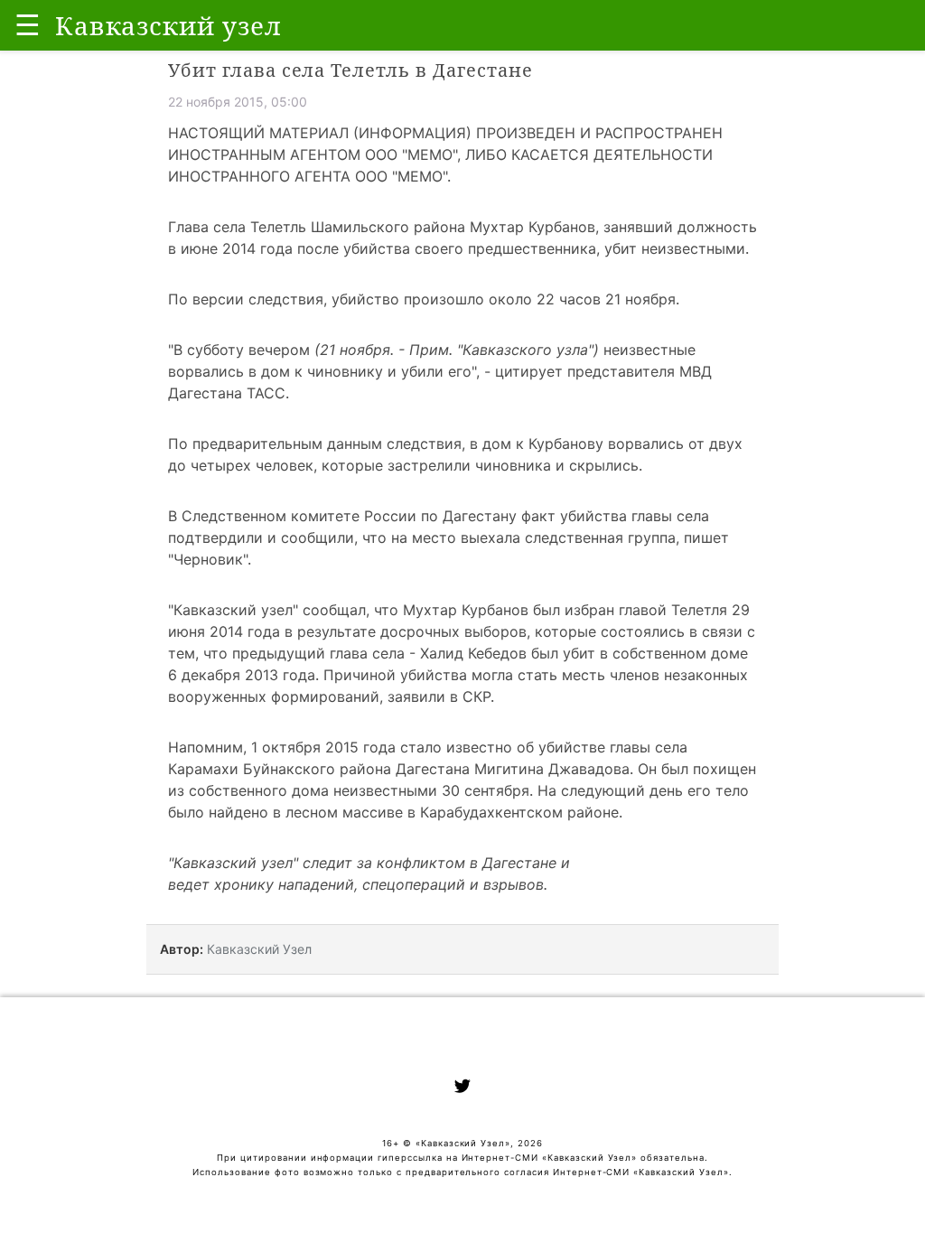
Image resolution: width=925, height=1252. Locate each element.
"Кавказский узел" (233, 610)
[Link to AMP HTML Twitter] (462, 1088)
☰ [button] (27, 24)
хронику (244, 884)
